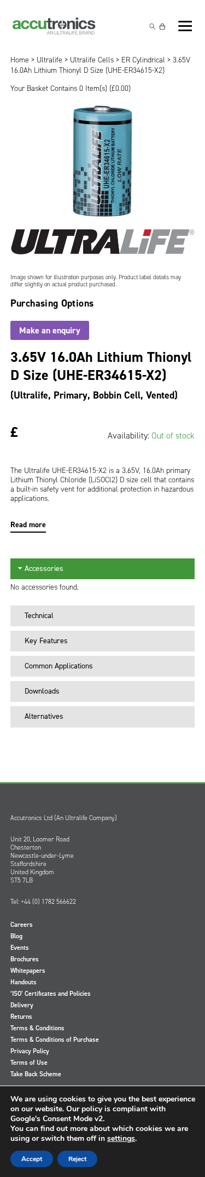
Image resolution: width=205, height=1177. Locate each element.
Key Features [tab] (46, 641)
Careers (21, 924)
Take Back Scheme (35, 1074)
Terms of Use (29, 1062)
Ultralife (49, 60)
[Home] (54, 26)
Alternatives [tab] (44, 716)
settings (121, 1139)
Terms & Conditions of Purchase (54, 1039)
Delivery (21, 1005)
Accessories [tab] (44, 568)
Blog (16, 936)
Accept (31, 1159)
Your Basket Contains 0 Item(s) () (70, 88)
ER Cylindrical (143, 60)
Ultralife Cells (92, 60)
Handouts (23, 982)
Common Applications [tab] (59, 666)
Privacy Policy (29, 1051)
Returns (21, 1016)
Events (19, 947)
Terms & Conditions (37, 1028)
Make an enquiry (49, 330)
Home (19, 60)
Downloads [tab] (42, 691)
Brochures (24, 959)
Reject (77, 1159)
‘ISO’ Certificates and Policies (50, 993)
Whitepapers (27, 970)
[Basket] (162, 26)
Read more (28, 525)
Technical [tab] (39, 615)
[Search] (152, 26)
